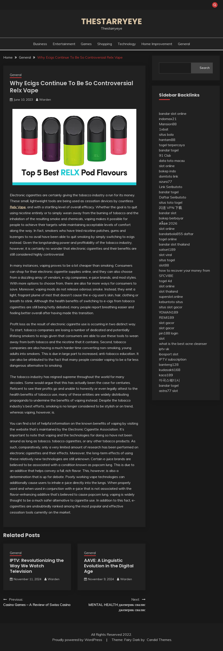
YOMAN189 (168, 312)
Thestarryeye (111, 21)
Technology (127, 44)
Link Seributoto (170, 187)
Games (86, 44)
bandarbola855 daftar (176, 234)
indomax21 (168, 119)
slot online (167, 166)
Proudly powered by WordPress (77, 639)
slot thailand (168, 291)
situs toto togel (170, 202)
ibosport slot (168, 354)
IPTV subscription (172, 359)
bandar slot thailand (174, 244)
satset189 (167, 249)
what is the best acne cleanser (183, 343)
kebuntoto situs (171, 302)
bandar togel (169, 150)
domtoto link (168, 176)
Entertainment (64, 44)
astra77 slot (168, 390)
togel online (168, 239)
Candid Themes (159, 639)
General (184, 44)
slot (162, 338)
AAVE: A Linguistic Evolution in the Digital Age (108, 565)
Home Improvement (156, 44)
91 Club (165, 155)
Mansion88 (168, 124)
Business (40, 44)
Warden (45, 100)
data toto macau (172, 160)
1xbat (163, 129)
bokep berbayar (171, 218)
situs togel (167, 260)
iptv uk (164, 349)
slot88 (164, 265)
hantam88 (167, 139)
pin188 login (168, 333)
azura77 (165, 181)
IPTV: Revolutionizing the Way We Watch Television (37, 565)
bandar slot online (172, 113)
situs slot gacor (170, 307)
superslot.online (171, 296)
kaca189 (166, 375)
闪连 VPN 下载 (170, 207)
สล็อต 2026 (168, 223)
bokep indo (167, 171)
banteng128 (169, 364)
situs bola (166, 134)
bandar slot (167, 213)
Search (205, 68)
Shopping (104, 44)
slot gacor (166, 322)
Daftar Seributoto (172, 197)
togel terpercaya (172, 145)
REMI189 (166, 317)
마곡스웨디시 (169, 380)
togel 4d (165, 281)
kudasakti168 (169, 370)
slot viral (165, 255)
